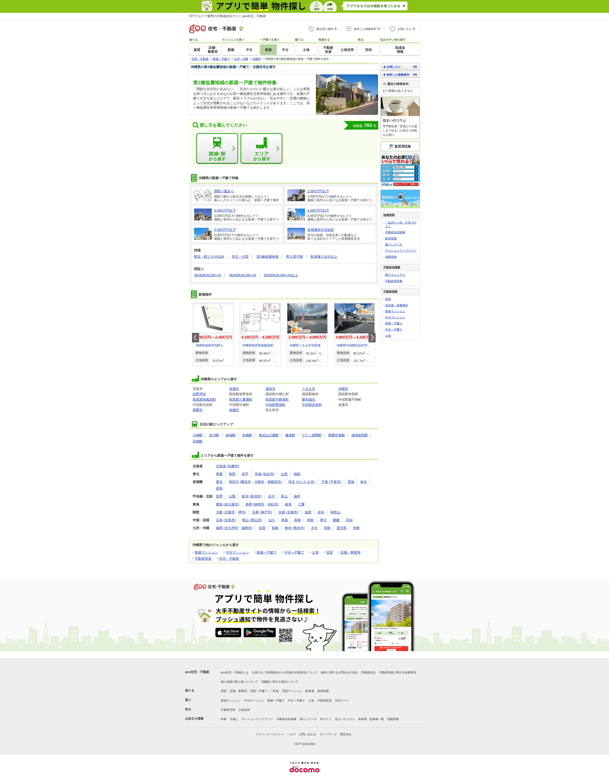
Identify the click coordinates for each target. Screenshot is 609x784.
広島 (219, 520)
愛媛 (336, 520)
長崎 (275, 528)
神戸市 (266, 512)
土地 (315, 552)
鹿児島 (342, 528)
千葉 (324, 482)
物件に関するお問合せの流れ (339, 672)
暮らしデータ (393, 244)
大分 (314, 528)
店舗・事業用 (350, 552)
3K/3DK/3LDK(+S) (207, 275)
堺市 (241, 512)
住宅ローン (342, 700)
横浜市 (246, 482)
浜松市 (273, 504)
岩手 (245, 474)
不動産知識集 (391, 267)
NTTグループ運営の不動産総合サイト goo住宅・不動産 (227, 16)
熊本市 (299, 528)
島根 (297, 520)
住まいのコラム (345, 719)
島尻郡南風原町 (204, 399)
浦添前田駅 (359, 435)
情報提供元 (368, 672)
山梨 (232, 496)
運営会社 (345, 734)
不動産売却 (228, 709)
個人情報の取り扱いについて (239, 681)
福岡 (219, 528)
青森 (219, 474)
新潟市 (255, 496)
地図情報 (391, 256)
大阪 (219, 512)
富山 (284, 496)
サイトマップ (328, 734)
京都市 (292, 512)
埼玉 (291, 482)
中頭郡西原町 (275, 405)
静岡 (249, 504)
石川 (271, 496)
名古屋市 (231, 504)
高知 (349, 520)
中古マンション (237, 552)
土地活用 (244, 709)
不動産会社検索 (395, 232)
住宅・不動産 (229, 558)
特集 (223, 719)
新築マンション (206, 552)
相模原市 (274, 482)
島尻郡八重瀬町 (240, 399)
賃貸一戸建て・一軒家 (264, 691)
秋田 (232, 474)
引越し (234, 719)
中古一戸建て (294, 552)
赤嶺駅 (247, 435)
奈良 (321, 512)
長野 (219, 496)
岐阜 (288, 504)
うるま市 (308, 389)
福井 (297, 496)
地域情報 (389, 215)
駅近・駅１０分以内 (209, 256)
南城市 (234, 410)
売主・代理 (240, 256)
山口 (271, 520)
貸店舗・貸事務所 (396, 305)
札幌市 (233, 466)
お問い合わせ (307, 734)
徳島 (310, 520)
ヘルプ (291, 734)
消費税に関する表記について (279, 681)
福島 (297, 474)
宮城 (258, 474)
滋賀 (308, 512)
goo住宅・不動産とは (235, 672)
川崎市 (259, 482)
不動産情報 (390, 291)
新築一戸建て (267, 552)
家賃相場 (391, 238)
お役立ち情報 (194, 718)
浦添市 (270, 389)
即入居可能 (294, 256)
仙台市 (269, 474)
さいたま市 (305, 482)
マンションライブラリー (401, 250)
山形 (284, 474)
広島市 (230, 520)
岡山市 (256, 520)
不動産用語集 (393, 281)
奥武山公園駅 (269, 435)
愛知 (219, 504)
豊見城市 (308, 399)
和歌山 (335, 512)
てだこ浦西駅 (312, 435)
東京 (219, 482)
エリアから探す (261, 148)
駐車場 (309, 691)
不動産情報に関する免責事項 (397, 672)
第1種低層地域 (267, 256)
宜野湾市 (199, 394)
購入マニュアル (395, 275)
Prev (195, 337)
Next (372, 337)
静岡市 (259, 504)
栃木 (363, 482)
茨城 (351, 482)
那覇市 (198, 410)
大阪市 (230, 512)
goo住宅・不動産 (197, 672)
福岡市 (246, 528)
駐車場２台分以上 (324, 256)
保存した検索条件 (402, 74)
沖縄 (356, 528)
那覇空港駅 (336, 435)
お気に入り (402, 66)
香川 (323, 520)
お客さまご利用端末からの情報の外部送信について (285, 672)
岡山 (245, 520)
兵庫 (255, 512)
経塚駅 (231, 435)
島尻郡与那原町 (277, 399)
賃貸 (329, 552)
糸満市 (234, 389)
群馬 (219, 488)
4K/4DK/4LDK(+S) (242, 275)
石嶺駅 (198, 441)
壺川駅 (214, 435)
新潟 (245, 496)
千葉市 (335, 482)
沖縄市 (343, 389)
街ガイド (326, 719)
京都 (281, 512)
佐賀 (262, 528)
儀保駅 (290, 435)
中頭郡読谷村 (312, 405)
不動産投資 (203, 558)
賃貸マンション (292, 691)
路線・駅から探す (217, 148)
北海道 (221, 466)
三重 (301, 504)
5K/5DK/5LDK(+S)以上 (281, 275)
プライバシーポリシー (269, 734)
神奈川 (234, 482)
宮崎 (327, 528)
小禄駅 (198, 435)
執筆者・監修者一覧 (371, 719)
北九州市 (231, 528)
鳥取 (284, 520)
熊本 (288, 528)
